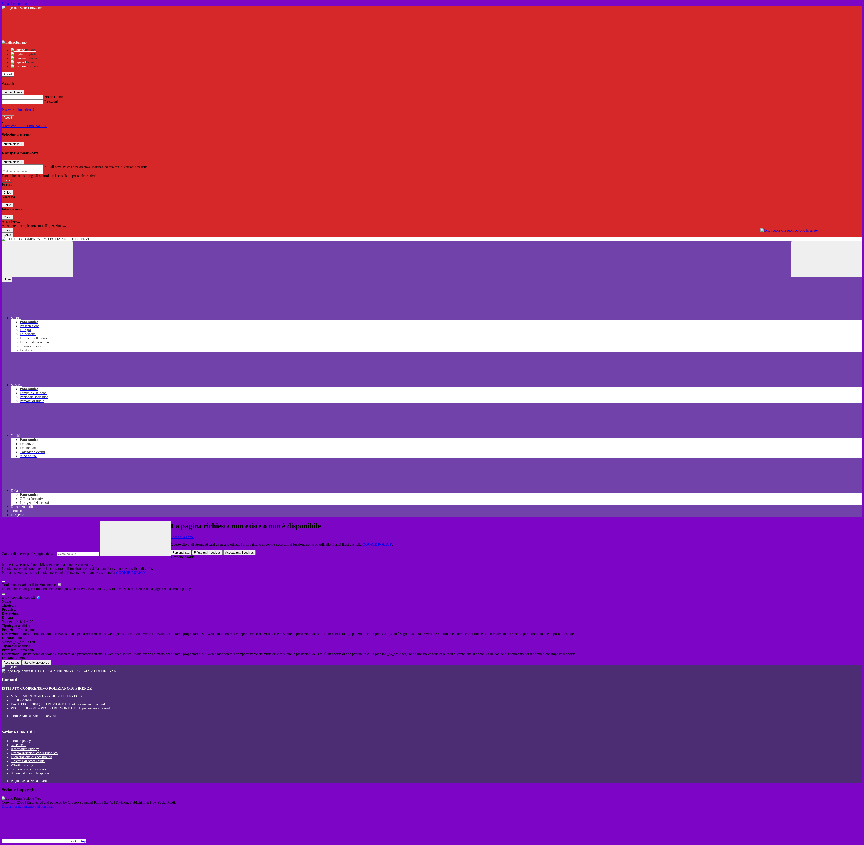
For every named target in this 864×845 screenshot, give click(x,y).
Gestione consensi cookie (29, 769)
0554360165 (26, 700)
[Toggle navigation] (37, 259)
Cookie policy (21, 741)
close (7, 279)
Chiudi (8, 192)
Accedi (8, 74)
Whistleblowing (22, 765)
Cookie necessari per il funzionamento (29, 585)
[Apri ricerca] (826, 259)
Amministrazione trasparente (31, 773)
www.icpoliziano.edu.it (19, 597)
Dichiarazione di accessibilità (31, 757)
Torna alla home (182, 537)
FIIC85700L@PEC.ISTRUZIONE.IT (64, 708)
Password (51, 101)
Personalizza (181, 552)
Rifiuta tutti (207, 552)
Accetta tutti (239, 552)
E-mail (49, 166)
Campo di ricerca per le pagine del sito (29, 554)
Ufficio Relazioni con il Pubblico (34, 753)
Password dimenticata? (18, 110)
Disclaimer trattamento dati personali (28, 806)
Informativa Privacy (25, 749)
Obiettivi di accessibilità (28, 761)
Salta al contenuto (14, 4)
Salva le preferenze (36, 662)
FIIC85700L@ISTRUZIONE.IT (63, 704)
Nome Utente (53, 97)
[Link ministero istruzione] (22, 8)
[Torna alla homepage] (432, 239)
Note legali (18, 745)
